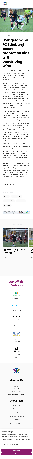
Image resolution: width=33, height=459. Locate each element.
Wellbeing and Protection (16, 416)
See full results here (8, 184)
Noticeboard (16, 409)
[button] (4, 267)
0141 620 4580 (16, 392)
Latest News (16, 405)
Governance (16, 419)
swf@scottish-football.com (16, 394)
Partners (16, 412)
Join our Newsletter (16, 423)
